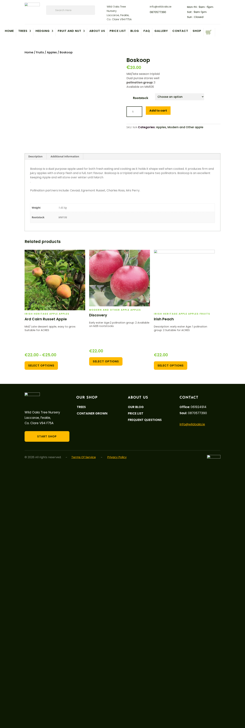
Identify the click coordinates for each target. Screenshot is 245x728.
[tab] (35, 156)
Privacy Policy (117, 457)
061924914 (198, 407)
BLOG (134, 31)
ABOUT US (97, 31)
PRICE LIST (118, 31)
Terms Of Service (83, 457)
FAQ (146, 31)
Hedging (43, 31)
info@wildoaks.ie (160, 6)
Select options (41, 365)
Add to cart (158, 111)
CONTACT (180, 31)
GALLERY (161, 31)
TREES (22, 31)
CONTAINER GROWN (92, 413)
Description (35, 156)
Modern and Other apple (185, 127)
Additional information (65, 156)
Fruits (40, 52)
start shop (47, 436)
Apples (52, 52)
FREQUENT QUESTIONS (145, 420)
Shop (197, 31)
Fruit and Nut (69, 31)
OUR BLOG (136, 407)
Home (9, 31)
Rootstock (140, 98)
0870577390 (158, 12)
